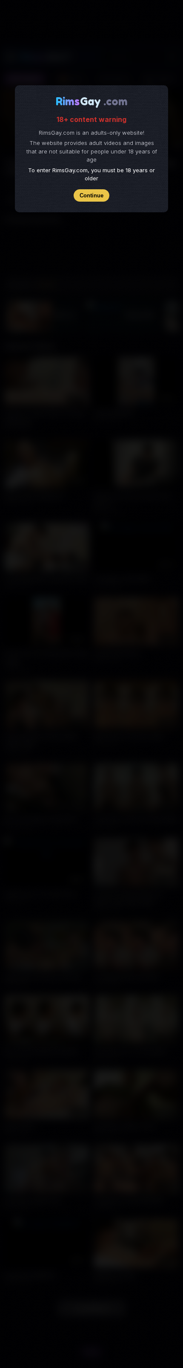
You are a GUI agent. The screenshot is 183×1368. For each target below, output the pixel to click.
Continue (91, 195)
